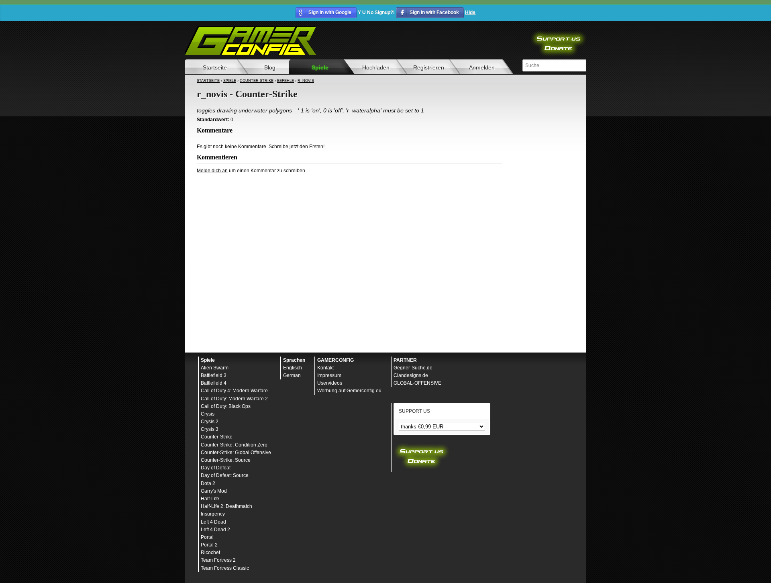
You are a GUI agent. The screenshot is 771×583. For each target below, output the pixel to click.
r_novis (306, 81)
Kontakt (325, 368)
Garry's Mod (214, 491)
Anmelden (482, 67)
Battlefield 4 (213, 383)
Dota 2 (208, 483)
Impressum (329, 375)
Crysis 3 (209, 429)
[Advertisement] (349, 196)
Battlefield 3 (213, 375)
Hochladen (376, 67)
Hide (470, 12)
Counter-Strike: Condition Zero (234, 445)
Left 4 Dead (213, 522)
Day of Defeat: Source (225, 475)
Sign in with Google (329, 12)
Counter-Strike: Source (226, 460)
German (292, 375)
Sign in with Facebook (434, 12)
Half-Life (210, 498)
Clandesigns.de (411, 375)
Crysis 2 (209, 421)
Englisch (292, 368)
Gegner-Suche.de (413, 368)
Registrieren (428, 67)
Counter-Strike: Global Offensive (236, 452)
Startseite (215, 67)
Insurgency (213, 514)
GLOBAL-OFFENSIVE (417, 383)
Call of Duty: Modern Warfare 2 (234, 399)
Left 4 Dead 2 (215, 529)
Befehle (285, 81)
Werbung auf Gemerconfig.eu (349, 390)
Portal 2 (209, 545)
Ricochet (210, 552)
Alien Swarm (214, 368)
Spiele (320, 67)
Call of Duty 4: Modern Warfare (234, 390)
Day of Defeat (215, 468)
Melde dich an (212, 170)
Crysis (207, 414)
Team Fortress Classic (225, 568)
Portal (207, 537)
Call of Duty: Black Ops (226, 406)
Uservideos (329, 383)
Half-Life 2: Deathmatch (226, 506)
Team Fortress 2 (218, 560)
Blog (269, 67)
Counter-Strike (256, 81)
